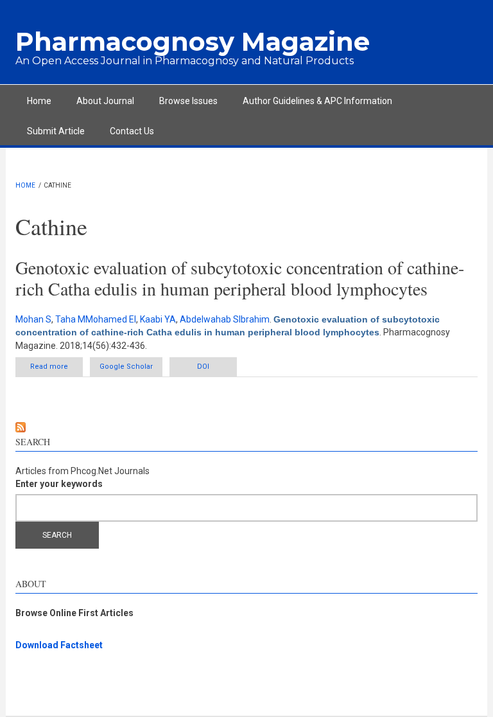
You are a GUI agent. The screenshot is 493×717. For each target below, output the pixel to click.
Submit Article (56, 131)
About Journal (105, 101)
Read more (56, 369)
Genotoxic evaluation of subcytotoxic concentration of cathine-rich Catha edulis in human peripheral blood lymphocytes (239, 278)
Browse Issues (188, 101)
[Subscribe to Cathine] (246, 427)
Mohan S (33, 319)
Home (39, 101)
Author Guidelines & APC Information (317, 101)
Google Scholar (126, 366)
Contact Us (132, 131)
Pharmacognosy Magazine (192, 41)
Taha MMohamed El (95, 319)
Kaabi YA (158, 319)
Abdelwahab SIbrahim (225, 319)
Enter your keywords (59, 484)
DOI (203, 366)
